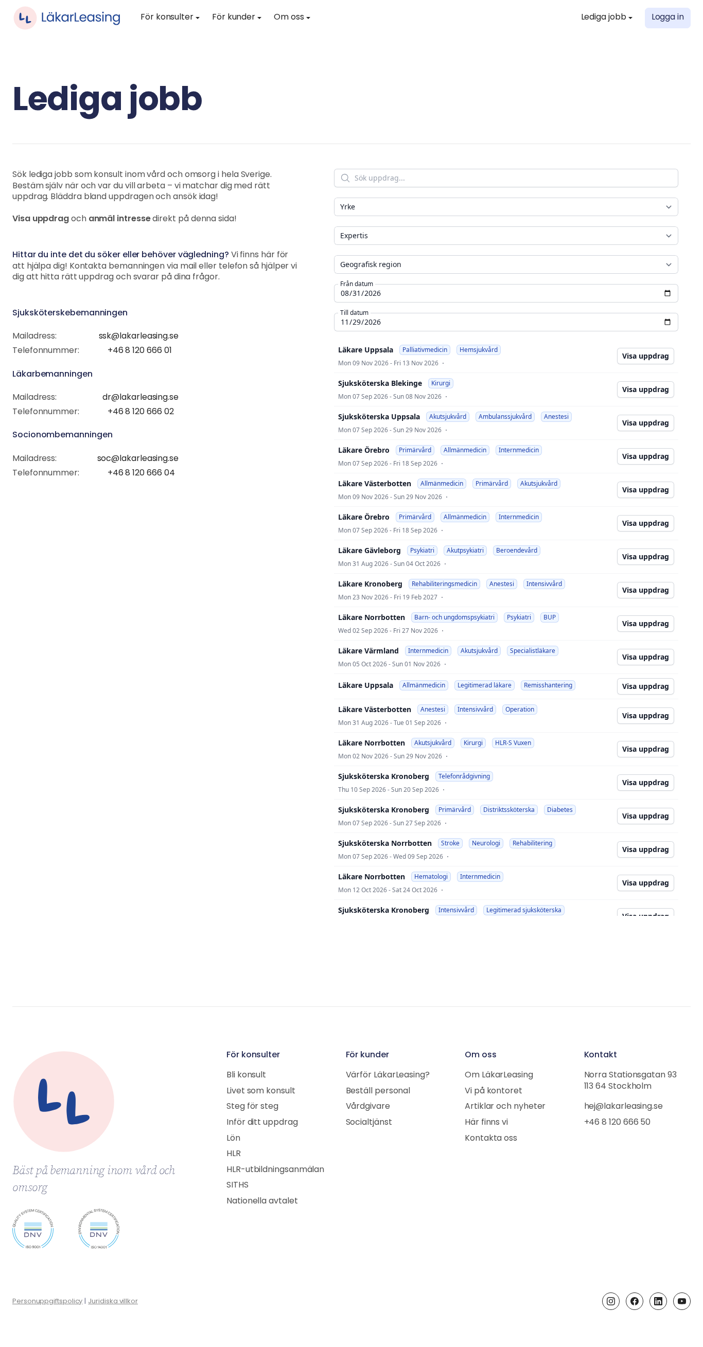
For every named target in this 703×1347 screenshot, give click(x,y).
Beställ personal (378, 1091)
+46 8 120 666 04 (141, 473)
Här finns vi (486, 1123)
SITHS (237, 1185)
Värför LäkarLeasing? (388, 1075)
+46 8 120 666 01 (140, 351)
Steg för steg (252, 1107)
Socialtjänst (369, 1123)
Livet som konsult (260, 1091)
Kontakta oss (491, 1139)
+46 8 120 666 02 (141, 412)
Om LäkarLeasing (499, 1075)
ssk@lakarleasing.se (139, 336)
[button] (170, 18)
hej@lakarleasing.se (623, 1107)
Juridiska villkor (113, 1301)
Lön (233, 1139)
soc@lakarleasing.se (138, 459)
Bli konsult (246, 1075)
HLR (233, 1154)
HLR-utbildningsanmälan (275, 1170)
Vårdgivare (368, 1107)
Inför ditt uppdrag (262, 1123)
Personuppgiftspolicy (47, 1301)
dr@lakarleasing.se (140, 398)
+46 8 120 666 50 (617, 1123)
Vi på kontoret (493, 1091)
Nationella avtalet (262, 1201)
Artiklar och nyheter (505, 1107)
